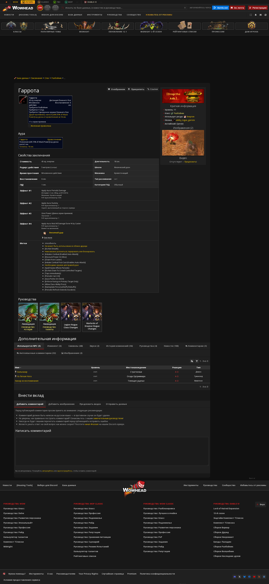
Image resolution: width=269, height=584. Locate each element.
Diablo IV (92, 2)
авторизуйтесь (48, 471)
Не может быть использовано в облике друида (66, 246)
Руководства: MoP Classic (88, 503)
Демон (198, 372)
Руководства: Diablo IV (226, 503)
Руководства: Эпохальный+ (18, 522)
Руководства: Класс (14, 508)
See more (48, 237)
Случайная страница (113, 573)
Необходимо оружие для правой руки (62, 265)
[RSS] (259, 577)
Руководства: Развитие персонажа (22, 518)
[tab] (29, 345)
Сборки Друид (221, 532)
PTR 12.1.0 (47, 8)
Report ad (252, 478)
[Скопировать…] (192, 361)
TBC (59, 2)
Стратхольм (136, 371)
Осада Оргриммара (136, 376)
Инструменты (191, 485)
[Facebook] (249, 577)
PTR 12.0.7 (55, 8)
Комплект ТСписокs (224, 522)
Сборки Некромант (224, 537)
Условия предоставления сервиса (22, 580)
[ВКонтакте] (264, 577)
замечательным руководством (108, 418)
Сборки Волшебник (224, 551)
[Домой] (18, 7)
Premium (131, 573)
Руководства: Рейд (14, 532)
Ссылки (154, 89)
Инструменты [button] (94, 15)
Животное (198, 381)
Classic (45, 2)
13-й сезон (219, 513)
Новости (9, 15)
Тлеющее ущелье (136, 380)
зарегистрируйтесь (64, 471)
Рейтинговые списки (85, 556)
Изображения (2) (183, 128)
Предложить (190, 161)
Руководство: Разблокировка (159, 508)
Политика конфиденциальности (157, 573)
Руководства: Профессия (17, 527)
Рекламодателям (65, 573)
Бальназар (22, 371)
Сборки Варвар (221, 527)
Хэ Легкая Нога (24, 376)
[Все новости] (6, 2)
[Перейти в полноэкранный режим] (251, 15)
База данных (75, 15)
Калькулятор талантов (16, 537)
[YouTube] (254, 577)
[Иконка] (23, 100)
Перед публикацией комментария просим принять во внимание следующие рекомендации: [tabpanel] (70, 440)
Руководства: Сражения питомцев (92, 537)
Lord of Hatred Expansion (226, 508)
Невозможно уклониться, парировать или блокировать (70, 251)
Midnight (8, 546)
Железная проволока (41, 125)
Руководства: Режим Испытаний (91, 546)
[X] (239, 577)
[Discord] (235, 577)
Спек (47, 78)
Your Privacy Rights (88, 573)
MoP (70, 2)
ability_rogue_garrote (185, 120)
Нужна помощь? (16, 573)
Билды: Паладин (222, 541)
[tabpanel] (112, 373)
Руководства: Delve (14, 513)
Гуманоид (198, 376)
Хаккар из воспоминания (26, 380)
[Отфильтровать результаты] (197, 361)
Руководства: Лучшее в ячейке (160, 513)
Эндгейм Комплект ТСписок (229, 518)
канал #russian (91, 424)
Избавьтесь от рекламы (159, 15)
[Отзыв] (260, 15)
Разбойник (56, 78)
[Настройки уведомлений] (256, 15)
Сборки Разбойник (223, 546)
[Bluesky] (244, 577)
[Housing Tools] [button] (28, 15)
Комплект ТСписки (14, 541)
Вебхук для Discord (52, 15)
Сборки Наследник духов (227, 556)
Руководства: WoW (14, 503)
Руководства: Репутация (87, 532)
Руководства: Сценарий (86, 541)
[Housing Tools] (25, 485)
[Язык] (265, 15)
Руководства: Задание (86, 527)
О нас (50, 573)
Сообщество (134, 15)
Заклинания (36, 78)
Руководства (114, 15)
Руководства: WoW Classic (158, 503)
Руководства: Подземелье (88, 518)
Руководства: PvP (152, 537)
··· (77, 2)
